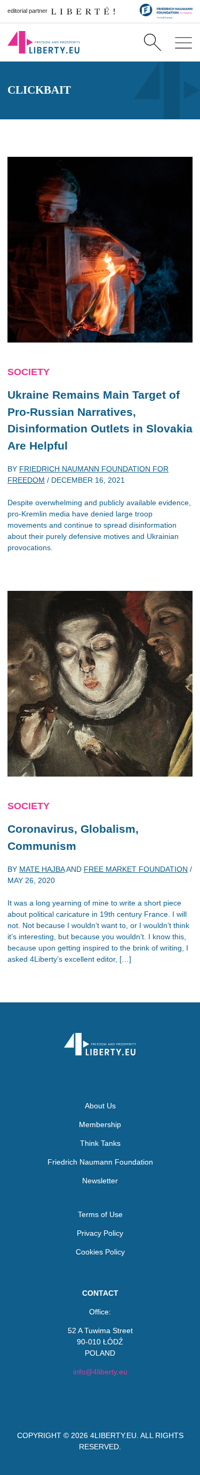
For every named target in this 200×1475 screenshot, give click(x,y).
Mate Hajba (42, 869)
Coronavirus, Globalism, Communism (73, 837)
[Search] (152, 42)
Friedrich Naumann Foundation (100, 1162)
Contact (100, 1293)
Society (28, 372)
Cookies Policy (100, 1252)
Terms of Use (100, 1214)
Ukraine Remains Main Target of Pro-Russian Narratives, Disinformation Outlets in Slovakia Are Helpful (100, 420)
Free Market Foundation (136, 869)
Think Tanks (100, 1143)
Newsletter (100, 1180)
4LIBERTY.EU (113, 1435)
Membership (100, 1124)
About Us (100, 1105)
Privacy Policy (100, 1233)
